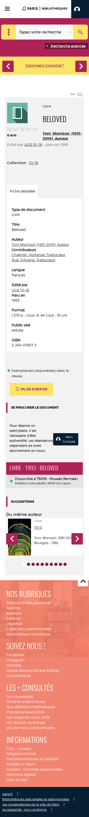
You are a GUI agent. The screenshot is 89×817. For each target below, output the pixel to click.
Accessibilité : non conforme (24, 810)
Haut (83, 581)
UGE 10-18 (33, 144)
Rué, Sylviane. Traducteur (33, 260)
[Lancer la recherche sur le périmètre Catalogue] (80, 32)
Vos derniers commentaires (30, 728)
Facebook (15, 655)
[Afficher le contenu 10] (65, 564)
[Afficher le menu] (7, 9)
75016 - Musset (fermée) (57, 479)
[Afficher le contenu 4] (37, 564)
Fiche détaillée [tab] (22, 191)
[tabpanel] (44, 277)
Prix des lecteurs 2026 (25, 712)
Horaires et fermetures (25, 702)
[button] (80, 9)
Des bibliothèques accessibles (32, 759)
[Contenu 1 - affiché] (24, 564)
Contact (24, 749)
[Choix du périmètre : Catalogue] (8, 32)
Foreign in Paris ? (21, 764)
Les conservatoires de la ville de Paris (30, 804)
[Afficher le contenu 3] (33, 564)
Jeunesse (14, 624)
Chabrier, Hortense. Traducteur (38, 255)
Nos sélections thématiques (30, 707)
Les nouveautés (19, 697)
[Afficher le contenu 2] (28, 564)
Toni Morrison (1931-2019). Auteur (62, 136)
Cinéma (13, 618)
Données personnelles (43, 769)
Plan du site (16, 780)
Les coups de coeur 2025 (28, 717)
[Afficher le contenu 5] (42, 564)
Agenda (13, 608)
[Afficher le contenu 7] (51, 564)
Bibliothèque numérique (28, 634)
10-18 (33, 163)
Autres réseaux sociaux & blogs (32, 670)
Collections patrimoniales (28, 629)
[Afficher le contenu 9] (60, 564)
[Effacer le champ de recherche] (70, 32)
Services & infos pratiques (28, 603)
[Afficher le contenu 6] (46, 564)
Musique (13, 613)
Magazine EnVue (21, 754)
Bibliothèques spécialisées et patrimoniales (35, 799)
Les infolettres (18, 676)
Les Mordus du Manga (25, 722)
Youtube (13, 665)
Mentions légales (21, 774)
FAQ (10, 749)
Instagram (15, 660)
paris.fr (7, 794)
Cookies (13, 769)
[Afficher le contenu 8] (56, 564)
